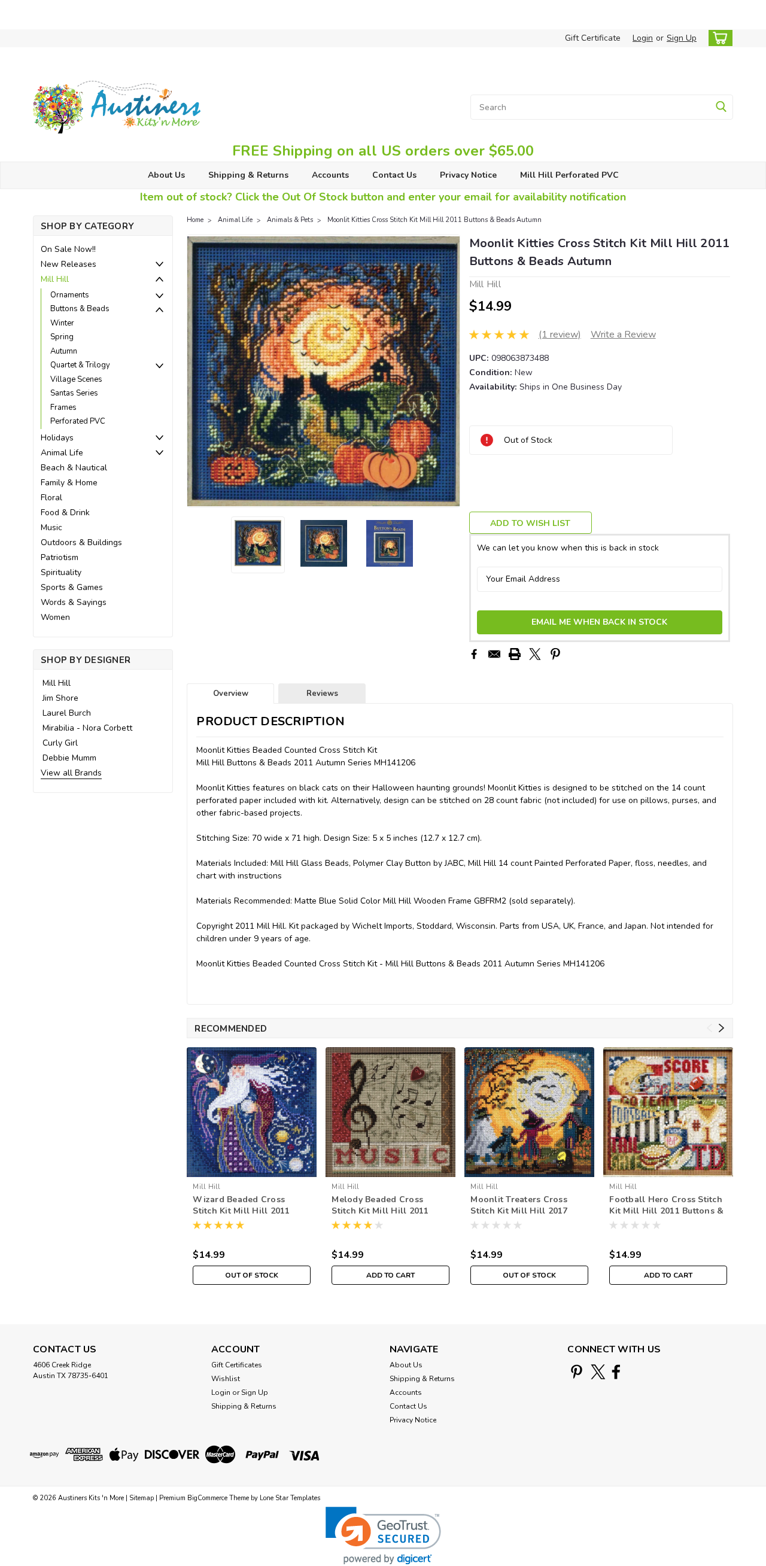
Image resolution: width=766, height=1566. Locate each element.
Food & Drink (65, 512)
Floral (51, 497)
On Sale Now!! (68, 249)
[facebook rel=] (616, 1371)
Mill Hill (55, 279)
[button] (383, 1536)
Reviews (322, 693)
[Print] (515, 654)
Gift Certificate (593, 38)
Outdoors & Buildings (81, 542)
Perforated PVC (77, 421)
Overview (230, 693)
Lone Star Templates (290, 1498)
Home (195, 219)
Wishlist (225, 1378)
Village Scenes (76, 379)
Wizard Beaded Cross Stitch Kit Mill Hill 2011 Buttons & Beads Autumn (245, 1206)
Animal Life (62, 452)
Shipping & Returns (248, 175)
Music (51, 527)
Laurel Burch (66, 713)
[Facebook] (474, 654)
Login (643, 38)
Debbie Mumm (69, 758)
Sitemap (141, 1498)
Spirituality (61, 572)
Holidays (57, 437)
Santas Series (74, 393)
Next (449, 371)
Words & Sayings (74, 602)
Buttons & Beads (80, 308)
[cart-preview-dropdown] (718, 38)
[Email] (494, 654)
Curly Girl (60, 743)
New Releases (68, 264)
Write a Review (623, 334)
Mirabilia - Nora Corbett (87, 728)
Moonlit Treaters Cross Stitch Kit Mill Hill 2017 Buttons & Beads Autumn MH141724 (522, 1206)
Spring (62, 337)
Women (55, 617)
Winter (62, 323)
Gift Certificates (236, 1365)
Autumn (63, 351)
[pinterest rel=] (576, 1371)
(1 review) (560, 334)
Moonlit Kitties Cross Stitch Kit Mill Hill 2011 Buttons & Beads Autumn (434, 219)
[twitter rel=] (598, 1371)
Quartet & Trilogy (80, 365)
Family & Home (69, 482)
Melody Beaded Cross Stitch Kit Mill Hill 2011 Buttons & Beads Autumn (384, 1206)
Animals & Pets (290, 219)
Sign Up (682, 38)
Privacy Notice (468, 175)
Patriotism (59, 557)
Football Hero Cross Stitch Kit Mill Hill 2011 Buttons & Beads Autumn (666, 1206)
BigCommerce (207, 1498)
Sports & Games (72, 587)
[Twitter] (535, 654)
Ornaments (69, 295)
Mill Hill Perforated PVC (569, 175)
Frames (63, 407)
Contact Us (394, 175)
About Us (166, 175)
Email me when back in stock (599, 622)
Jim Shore (60, 698)
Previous (197, 371)
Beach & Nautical (74, 467)
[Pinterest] (555, 654)
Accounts (330, 175)
